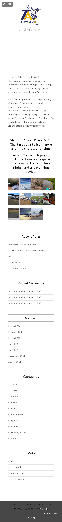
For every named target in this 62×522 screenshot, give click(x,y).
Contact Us (31, 155)
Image (14, 402)
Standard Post (15, 262)
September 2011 (16, 356)
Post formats (17, 414)
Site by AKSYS (51, 513)
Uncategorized (18, 432)
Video (14, 438)
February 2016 (15, 332)
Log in (11, 461)
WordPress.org (16, 479)
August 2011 (14, 362)
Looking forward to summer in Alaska (27, 250)
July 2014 (13, 344)
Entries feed (14, 467)
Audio (14, 390)
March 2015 (14, 338)
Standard (15, 426)
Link (13, 408)
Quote (14, 420)
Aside (14, 384)
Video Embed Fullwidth (32, 291)
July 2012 (13, 350)
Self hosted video (17, 268)
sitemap (31, 518)
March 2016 (14, 326)
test (10, 256)
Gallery (15, 396)
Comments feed (16, 473)
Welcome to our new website (23, 244)
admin (43, 509)
